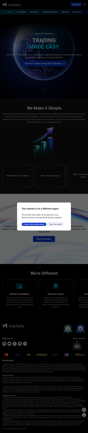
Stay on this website (55, 224)
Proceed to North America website (34, 224)
